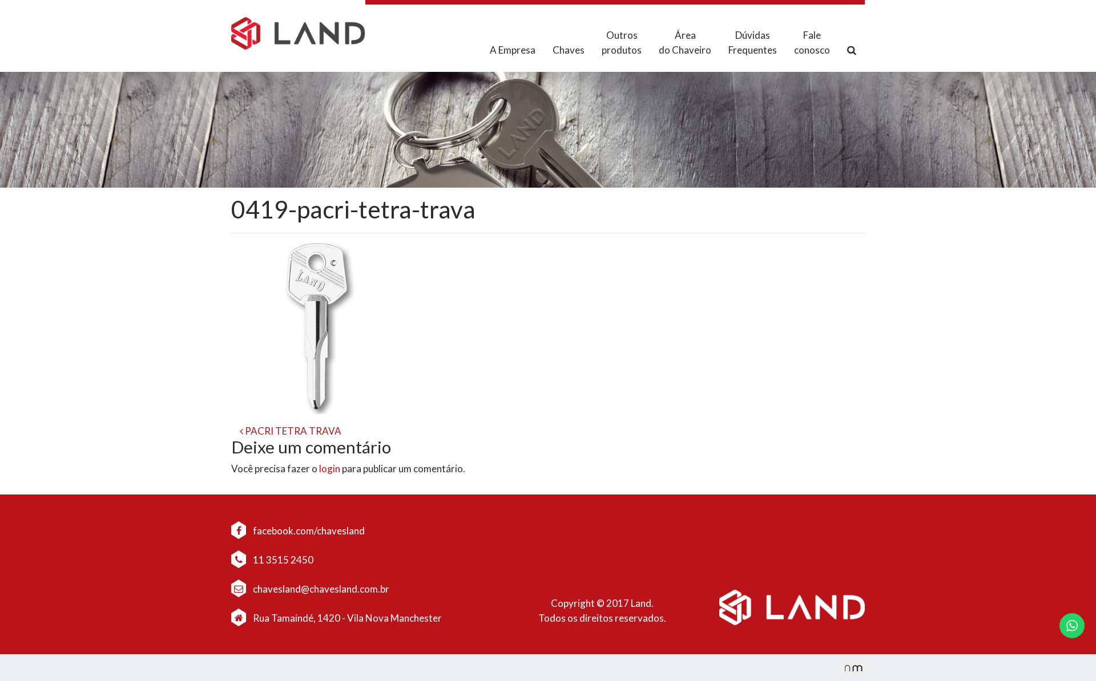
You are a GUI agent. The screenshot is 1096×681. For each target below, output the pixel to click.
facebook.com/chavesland (308, 531)
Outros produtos (622, 42)
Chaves (569, 50)
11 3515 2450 (282, 560)
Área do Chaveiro (685, 42)
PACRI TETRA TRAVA (292, 431)
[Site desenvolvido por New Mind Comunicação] (848, 667)
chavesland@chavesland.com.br (320, 589)
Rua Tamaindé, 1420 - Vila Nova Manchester (347, 618)
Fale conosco (812, 42)
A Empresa (512, 50)
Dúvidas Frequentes (752, 42)
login (329, 469)
